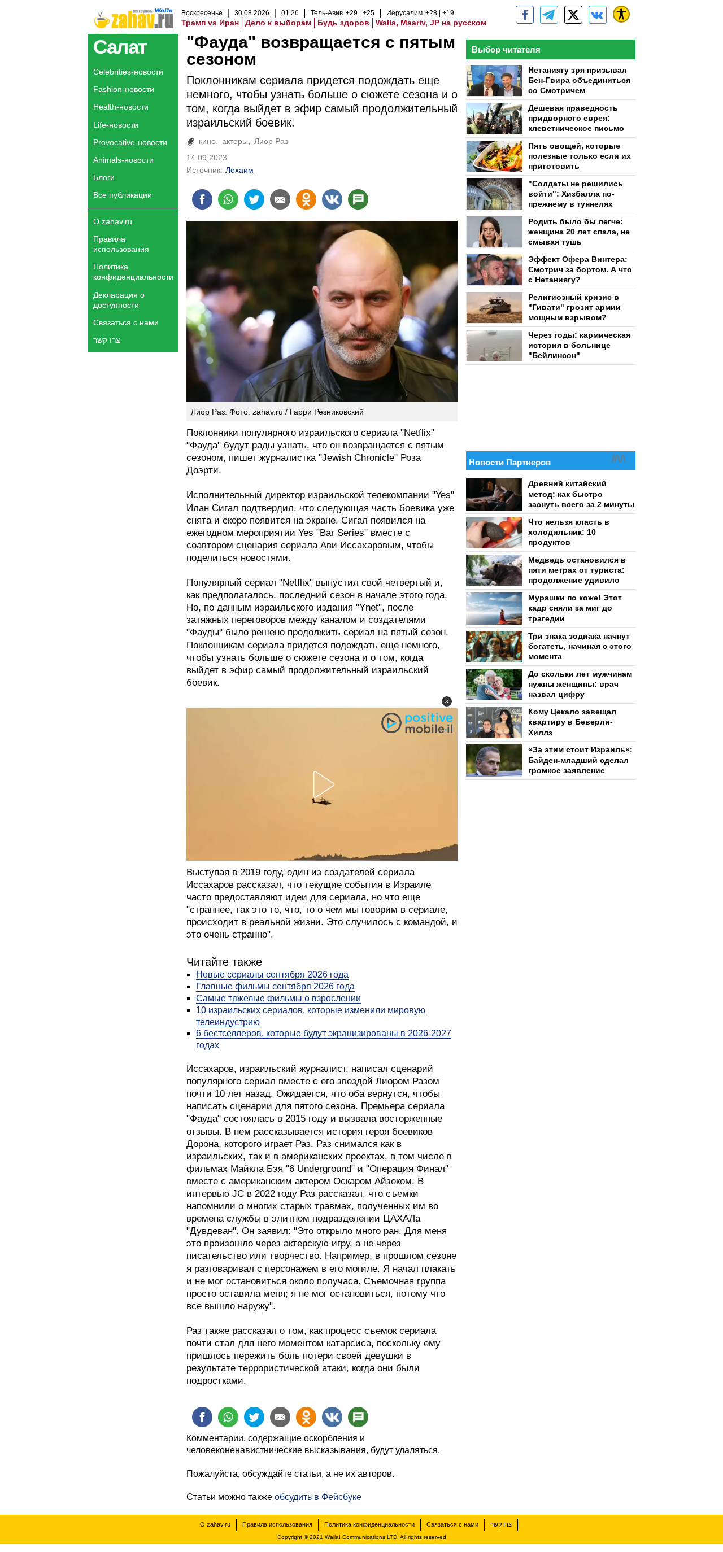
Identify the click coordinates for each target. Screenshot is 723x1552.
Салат (120, 47)
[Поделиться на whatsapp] (228, 199)
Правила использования (121, 244)
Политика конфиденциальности (133, 271)
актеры (235, 141)
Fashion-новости (123, 89)
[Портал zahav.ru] (598, 15)
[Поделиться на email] (280, 199)
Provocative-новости (130, 142)
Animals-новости (123, 159)
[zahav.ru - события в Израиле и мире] (549, 15)
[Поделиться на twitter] (254, 199)
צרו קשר (106, 340)
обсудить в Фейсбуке (318, 1497)
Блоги (104, 177)
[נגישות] (621, 14)
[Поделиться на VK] (332, 199)
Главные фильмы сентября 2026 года (275, 986)
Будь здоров (343, 22)
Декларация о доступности (119, 299)
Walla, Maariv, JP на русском (431, 22)
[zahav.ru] (525, 15)
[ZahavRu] (573, 15)
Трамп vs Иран (210, 22)
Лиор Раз (271, 141)
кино (207, 141)
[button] (447, 701)
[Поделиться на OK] (306, 199)
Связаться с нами (126, 322)
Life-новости (115, 124)
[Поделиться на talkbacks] (358, 199)
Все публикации (122, 194)
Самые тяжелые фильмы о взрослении (278, 998)
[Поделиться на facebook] (202, 199)
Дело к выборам (278, 22)
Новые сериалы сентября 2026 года (272, 974)
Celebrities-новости (128, 71)
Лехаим (239, 170)
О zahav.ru (112, 221)
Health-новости (121, 106)
